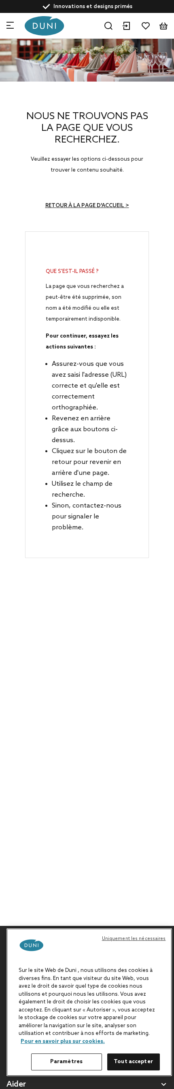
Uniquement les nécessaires (134, 939)
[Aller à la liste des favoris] (146, 26)
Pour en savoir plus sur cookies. (63, 1042)
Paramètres (66, 1062)
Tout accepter (133, 1062)
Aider (16, 1085)
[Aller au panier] (163, 26)
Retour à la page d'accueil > (87, 206)
